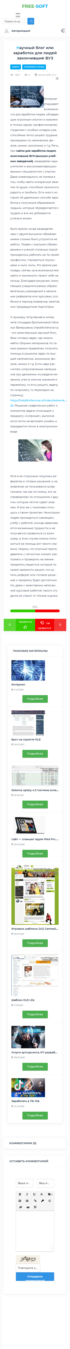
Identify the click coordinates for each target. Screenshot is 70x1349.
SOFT (35, 6)
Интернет (18, 684)
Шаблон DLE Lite (23, 1000)
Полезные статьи (34, 67)
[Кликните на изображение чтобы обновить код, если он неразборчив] (28, 1259)
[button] (16, 31)
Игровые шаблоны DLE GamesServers (37, 928)
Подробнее (35, 698)
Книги (15, 67)
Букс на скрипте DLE (26, 739)
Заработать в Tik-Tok (25, 1101)
